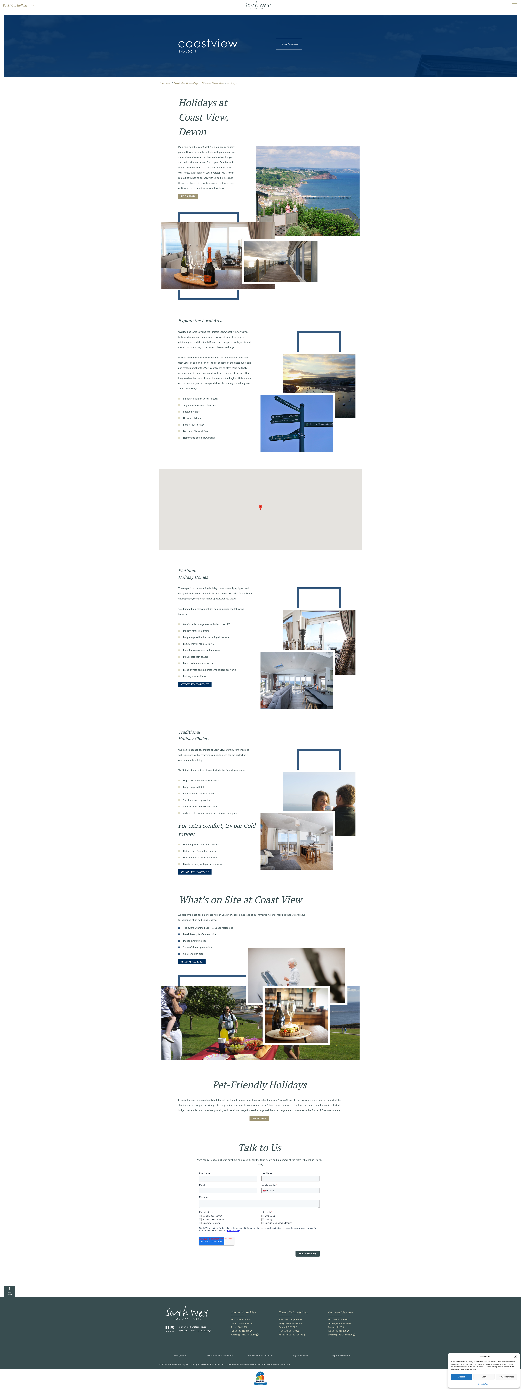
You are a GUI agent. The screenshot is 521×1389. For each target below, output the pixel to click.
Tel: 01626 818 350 (240, 1330)
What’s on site (192, 961)
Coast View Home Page (186, 83)
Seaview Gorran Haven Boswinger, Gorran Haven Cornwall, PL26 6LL (339, 1323)
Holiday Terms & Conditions (260, 1355)
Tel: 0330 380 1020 (199, 1330)
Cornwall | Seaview (340, 1312)
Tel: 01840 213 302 (288, 1330)
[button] (515, 1356)
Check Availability (195, 684)
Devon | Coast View (243, 1312)
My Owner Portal (301, 1355)
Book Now (287, 44)
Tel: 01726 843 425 (337, 1330)
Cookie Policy (483, 1384)
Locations (164, 83)
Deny (484, 1377)
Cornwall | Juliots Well (293, 1312)
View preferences (506, 1377)
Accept (461, 1377)
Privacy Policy (180, 1355)
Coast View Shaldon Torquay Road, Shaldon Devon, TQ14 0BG (241, 1323)
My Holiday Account (341, 1355)
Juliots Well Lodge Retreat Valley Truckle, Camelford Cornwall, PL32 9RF (290, 1323)
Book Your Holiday (15, 5)
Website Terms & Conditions (220, 1355)
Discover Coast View (213, 83)
